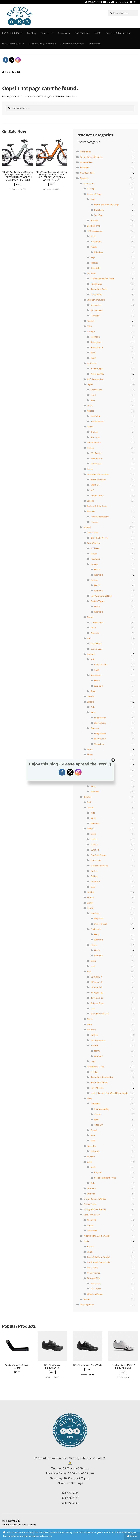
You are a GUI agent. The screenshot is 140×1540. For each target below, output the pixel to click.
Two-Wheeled (97, 1087)
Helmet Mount (97, 421)
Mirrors (90, 410)
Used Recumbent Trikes (105, 1177)
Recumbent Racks (99, 289)
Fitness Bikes (86, 162)
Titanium (98, 1124)
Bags (93, 199)
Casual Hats (96, 643)
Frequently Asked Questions (118, 33)
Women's (98, 574)
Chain (89, 1251)
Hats (89, 638)
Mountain (95, 336)
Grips (93, 236)
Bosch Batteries (98, 479)
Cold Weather (97, 622)
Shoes (90, 754)
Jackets (94, 564)
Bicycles (87, 796)
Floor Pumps (97, 458)
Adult (93, 1167)
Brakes (90, 1246)
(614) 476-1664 (95, 2)
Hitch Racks (96, 284)
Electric (90, 828)
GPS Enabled (97, 310)
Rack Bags (99, 210)
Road (93, 352)
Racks (90, 469)
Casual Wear (92, 532)
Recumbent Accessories (98, 474)
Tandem (91, 1156)
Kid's (93, 812)
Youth (93, 358)
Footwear (95, 548)
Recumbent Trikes (95, 1066)
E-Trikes (94, 1072)
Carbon (97, 1114)
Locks (89, 405)
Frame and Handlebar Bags (106, 204)
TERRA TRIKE (97, 495)
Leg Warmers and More (101, 595)
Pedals (94, 246)
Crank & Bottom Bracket (98, 1257)
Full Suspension (98, 1040)
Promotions (94, 43)
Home (7, 72)
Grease (90, 1225)
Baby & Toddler (101, 664)
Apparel (87, 527)
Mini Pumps (96, 463)
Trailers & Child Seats (97, 506)
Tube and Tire (93, 1278)
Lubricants (92, 1230)
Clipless (94, 432)
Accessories (89, 183)
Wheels (87, 1299)
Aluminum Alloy (101, 1109)
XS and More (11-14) (100, 1013)
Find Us (97, 33)
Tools (86, 1241)
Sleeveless (99, 744)
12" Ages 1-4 (96, 976)
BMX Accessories (94, 231)
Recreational (97, 347)
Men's (97, 569)
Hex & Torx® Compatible (98, 1262)
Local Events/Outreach (13, 43)
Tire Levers (96, 1288)
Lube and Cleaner (92, 1214)
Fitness (94, 945)
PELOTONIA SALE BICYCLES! (97, 1235)
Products (84, 178)
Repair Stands (93, 1272)
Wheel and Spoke (95, 1294)
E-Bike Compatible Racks (102, 278)
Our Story (31, 33)
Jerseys (94, 580)
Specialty (91, 1146)
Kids (93, 659)
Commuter (96, 860)
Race (93, 1135)
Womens (95, 728)
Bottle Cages (97, 368)
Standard (95, 315)
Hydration (92, 363)
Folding (94, 876)
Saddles (94, 262)
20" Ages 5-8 (96, 987)
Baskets (94, 220)
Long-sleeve (100, 717)
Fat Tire (94, 871)
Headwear (95, 559)
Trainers (91, 511)
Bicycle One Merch (99, 537)
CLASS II (94, 844)
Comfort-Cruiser (98, 855)
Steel (96, 1119)
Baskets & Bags (94, 194)
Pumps (90, 447)
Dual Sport (96, 929)
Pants (90, 749)
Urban (93, 960)
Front (93, 395)
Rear (93, 400)
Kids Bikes (84, 167)
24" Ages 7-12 (97, 992)
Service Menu (64, 33)
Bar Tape (91, 188)
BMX (89, 802)
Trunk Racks (96, 294)
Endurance (95, 1103)
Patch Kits (95, 1283)
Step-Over (99, 918)
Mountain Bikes (87, 172)
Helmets (91, 331)
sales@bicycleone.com (117, 2)
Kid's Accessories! (95, 379)
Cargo (93, 834)
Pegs (93, 257)
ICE (92, 490)
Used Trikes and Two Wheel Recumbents (109, 1093)
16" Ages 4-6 (96, 982)
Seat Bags (98, 215)
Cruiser (90, 807)
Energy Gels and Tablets (91, 157)
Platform (95, 437)
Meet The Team (82, 33)
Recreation (96, 342)
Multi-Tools (92, 1267)
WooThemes (30, 1524)
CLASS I (94, 839)
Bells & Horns (93, 225)
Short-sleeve (100, 722)
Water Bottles (97, 373)
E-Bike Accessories (99, 865)
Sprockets (95, 268)
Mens (93, 712)
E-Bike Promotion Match (72, 43)
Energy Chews (90, 1204)
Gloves (94, 553)
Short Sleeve (100, 738)
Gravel (90, 902)
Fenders (90, 320)
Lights (90, 384)
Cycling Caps (96, 648)
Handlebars (96, 241)
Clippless (98, 252)
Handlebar (95, 416)
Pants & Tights (98, 601)
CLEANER (91, 1220)
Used (93, 886)
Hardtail (94, 1045)
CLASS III (95, 849)
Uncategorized (87, 1304)
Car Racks (91, 273)
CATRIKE (95, 485)
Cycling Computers (96, 299)
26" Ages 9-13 (97, 997)
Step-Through (100, 923)
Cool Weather (93, 543)
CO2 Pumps (85, 151)
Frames (90, 897)
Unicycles (95, 1151)
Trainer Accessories (100, 516)
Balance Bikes (97, 1003)
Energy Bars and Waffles (95, 1198)
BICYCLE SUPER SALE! (12, 33)
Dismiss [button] (133, 1536)
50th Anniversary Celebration (42, 43)
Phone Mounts (94, 442)
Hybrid (90, 908)
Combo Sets (96, 389)
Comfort (95, 913)
